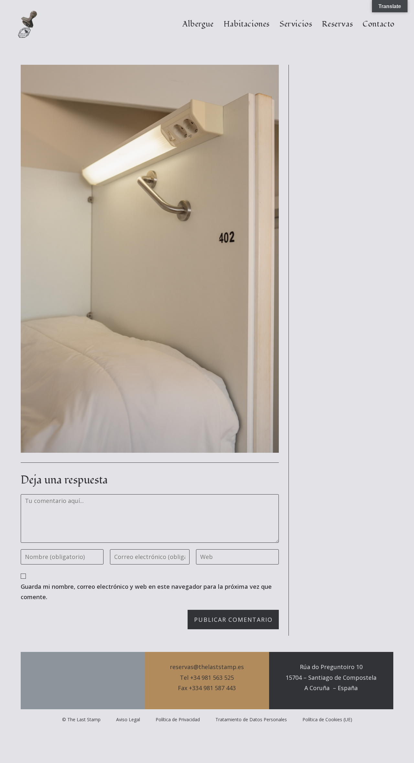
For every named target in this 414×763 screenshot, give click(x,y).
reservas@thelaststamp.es (207, 667)
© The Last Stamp (81, 719)
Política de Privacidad (178, 719)
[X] (71, 681)
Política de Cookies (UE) (327, 719)
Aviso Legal (128, 719)
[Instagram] (93, 681)
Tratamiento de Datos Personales (251, 719)
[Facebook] (82, 681)
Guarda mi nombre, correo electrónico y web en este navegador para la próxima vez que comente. (146, 592)
